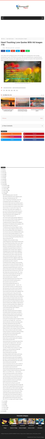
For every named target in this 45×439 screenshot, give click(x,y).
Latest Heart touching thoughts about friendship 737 (12, 273)
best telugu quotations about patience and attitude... (12, 312)
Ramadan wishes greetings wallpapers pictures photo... (13, 305)
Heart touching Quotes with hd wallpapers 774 (11, 214)
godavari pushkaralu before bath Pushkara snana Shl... (13, 326)
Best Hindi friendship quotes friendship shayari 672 (12, 378)
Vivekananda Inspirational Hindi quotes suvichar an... (13, 267)
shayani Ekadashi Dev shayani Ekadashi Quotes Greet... (13, 241)
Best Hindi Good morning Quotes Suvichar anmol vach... (13, 265)
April (4, 404)
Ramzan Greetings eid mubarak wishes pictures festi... (13, 297)
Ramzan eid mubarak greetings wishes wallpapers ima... (13, 304)
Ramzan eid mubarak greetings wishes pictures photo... (13, 299)
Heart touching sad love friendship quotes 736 (11, 275)
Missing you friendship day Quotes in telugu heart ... (12, 246)
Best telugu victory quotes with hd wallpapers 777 (12, 209)
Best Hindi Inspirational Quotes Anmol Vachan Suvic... (13, 278)
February (5, 407)
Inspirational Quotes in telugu (13, 426)
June (4, 401)
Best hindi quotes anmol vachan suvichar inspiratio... (12, 288)
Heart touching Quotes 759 (8, 238)
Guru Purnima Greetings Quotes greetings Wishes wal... (13, 236)
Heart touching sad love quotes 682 (9, 362)
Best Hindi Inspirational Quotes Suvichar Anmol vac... (13, 289)
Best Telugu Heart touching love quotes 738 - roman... (13, 272)
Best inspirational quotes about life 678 (10, 366)
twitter (12, 139)
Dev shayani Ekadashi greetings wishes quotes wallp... (13, 243)
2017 (3, 180)
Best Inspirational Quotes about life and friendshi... (12, 355)
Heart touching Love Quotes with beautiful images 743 (13, 264)
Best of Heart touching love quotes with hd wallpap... (12, 329)
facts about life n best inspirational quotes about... (12, 344)
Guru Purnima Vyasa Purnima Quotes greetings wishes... (13, 235)
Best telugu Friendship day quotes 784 (10, 198)
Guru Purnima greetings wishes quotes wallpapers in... (13, 230)
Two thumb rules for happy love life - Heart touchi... (12, 342)
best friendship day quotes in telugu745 (10, 260)
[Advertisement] (22, 28)
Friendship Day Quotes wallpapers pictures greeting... (13, 262)
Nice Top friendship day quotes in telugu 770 (11, 220)
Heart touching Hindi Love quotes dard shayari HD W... (13, 341)
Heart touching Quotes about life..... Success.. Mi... (12, 284)
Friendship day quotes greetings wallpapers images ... (13, 227)
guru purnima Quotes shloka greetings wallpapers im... (13, 217)
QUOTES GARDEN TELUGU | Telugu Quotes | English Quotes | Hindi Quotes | (23, 433)
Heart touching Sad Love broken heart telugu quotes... (13, 321)
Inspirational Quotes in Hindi (31, 426)
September (5, 190)
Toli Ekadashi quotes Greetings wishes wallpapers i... (12, 249)
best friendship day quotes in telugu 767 (10, 225)
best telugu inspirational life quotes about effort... (12, 323)
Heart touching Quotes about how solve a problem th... (13, 363)
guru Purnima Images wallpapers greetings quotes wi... (13, 228)
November (5, 187)
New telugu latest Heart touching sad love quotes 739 (13, 270)
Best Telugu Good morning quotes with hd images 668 (13, 384)
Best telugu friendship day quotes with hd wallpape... (12, 294)
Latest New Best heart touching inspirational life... (12, 333)
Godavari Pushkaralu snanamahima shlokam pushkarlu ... (13, 331)
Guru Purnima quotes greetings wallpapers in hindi (12, 233)
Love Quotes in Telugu (5, 426)
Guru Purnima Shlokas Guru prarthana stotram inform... (13, 204)
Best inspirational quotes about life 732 (10, 281)
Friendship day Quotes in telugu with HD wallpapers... (13, 222)
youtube (34, 136)
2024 (3, 169)
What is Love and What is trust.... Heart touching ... (12, 371)
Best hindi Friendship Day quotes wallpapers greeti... (12, 196)
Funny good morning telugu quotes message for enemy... (13, 318)
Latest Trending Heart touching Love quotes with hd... (13, 395)
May (4, 402)
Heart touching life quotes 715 (8, 309)
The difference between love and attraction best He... (13, 374)
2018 (3, 179)
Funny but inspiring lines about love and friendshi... (12, 379)
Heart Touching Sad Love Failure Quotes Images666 (12, 387)
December (5, 185)
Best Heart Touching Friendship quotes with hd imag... (13, 358)
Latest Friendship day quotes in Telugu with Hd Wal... (13, 252)
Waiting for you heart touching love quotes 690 (11, 349)
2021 (3, 174)
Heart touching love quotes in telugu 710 (10, 317)
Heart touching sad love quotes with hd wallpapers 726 (13, 291)
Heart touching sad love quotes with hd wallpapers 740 (13, 268)
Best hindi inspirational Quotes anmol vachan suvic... (12, 336)
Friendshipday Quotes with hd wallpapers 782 (11, 201)
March (4, 405)
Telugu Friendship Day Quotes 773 (9, 215)
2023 (3, 171)
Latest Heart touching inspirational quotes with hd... (12, 392)
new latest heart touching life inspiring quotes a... (12, 280)
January (4, 409)
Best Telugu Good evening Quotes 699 (10, 334)
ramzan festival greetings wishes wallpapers (11, 307)
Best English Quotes (10, 38)
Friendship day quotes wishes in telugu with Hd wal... (12, 254)
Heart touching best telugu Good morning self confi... (12, 365)
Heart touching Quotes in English (21, 38)
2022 (3, 172)
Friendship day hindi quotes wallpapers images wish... (13, 257)
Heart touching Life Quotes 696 (9, 339)
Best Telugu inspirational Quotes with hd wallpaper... (12, 212)
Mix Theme (34, 437)
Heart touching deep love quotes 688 (10, 352)
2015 (3, 184)
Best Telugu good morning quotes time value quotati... (13, 360)
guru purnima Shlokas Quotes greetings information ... (13, 211)
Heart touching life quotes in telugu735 (10, 276)
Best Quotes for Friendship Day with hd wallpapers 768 (13, 223)
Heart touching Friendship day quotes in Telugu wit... (12, 256)
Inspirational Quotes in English (22, 426)
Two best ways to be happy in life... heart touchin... (12, 320)
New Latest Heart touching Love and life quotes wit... (12, 286)
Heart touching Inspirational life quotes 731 (11, 283)
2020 (3, 176)
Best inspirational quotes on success (9, 350)
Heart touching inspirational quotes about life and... (12, 368)
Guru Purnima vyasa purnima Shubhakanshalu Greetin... (13, 231)
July (4, 193)
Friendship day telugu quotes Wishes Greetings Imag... (13, 259)
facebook (34, 139)
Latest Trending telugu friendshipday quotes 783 (12, 199)
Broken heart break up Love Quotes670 (10, 381)
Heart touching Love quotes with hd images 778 (12, 207)
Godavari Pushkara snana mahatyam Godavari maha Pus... (14, 328)
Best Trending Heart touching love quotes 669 (11, 382)
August (4, 191)
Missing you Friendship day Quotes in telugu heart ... (12, 244)
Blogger (42, 437)
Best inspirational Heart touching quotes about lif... (12, 397)
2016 (3, 182)
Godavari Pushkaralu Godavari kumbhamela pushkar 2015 (14, 370)
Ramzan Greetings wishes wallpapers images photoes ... (13, 302)
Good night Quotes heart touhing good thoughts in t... (13, 394)
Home (4, 38)
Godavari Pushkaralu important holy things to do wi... (12, 325)
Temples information (40, 426)
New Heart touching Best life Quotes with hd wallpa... (12, 315)
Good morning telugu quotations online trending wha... (13, 373)
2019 (3, 177)
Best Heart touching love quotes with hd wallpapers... (13, 357)
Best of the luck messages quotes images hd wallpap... (13, 399)
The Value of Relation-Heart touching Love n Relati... (12, 347)
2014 (3, 411)
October (4, 188)
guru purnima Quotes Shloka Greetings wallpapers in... (13, 219)
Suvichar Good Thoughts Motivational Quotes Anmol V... (13, 386)
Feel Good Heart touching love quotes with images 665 (13, 389)
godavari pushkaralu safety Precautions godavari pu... (13, 313)
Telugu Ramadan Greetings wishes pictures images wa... (13, 296)
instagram (12, 136)
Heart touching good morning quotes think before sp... (13, 376)
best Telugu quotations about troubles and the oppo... (13, 354)
